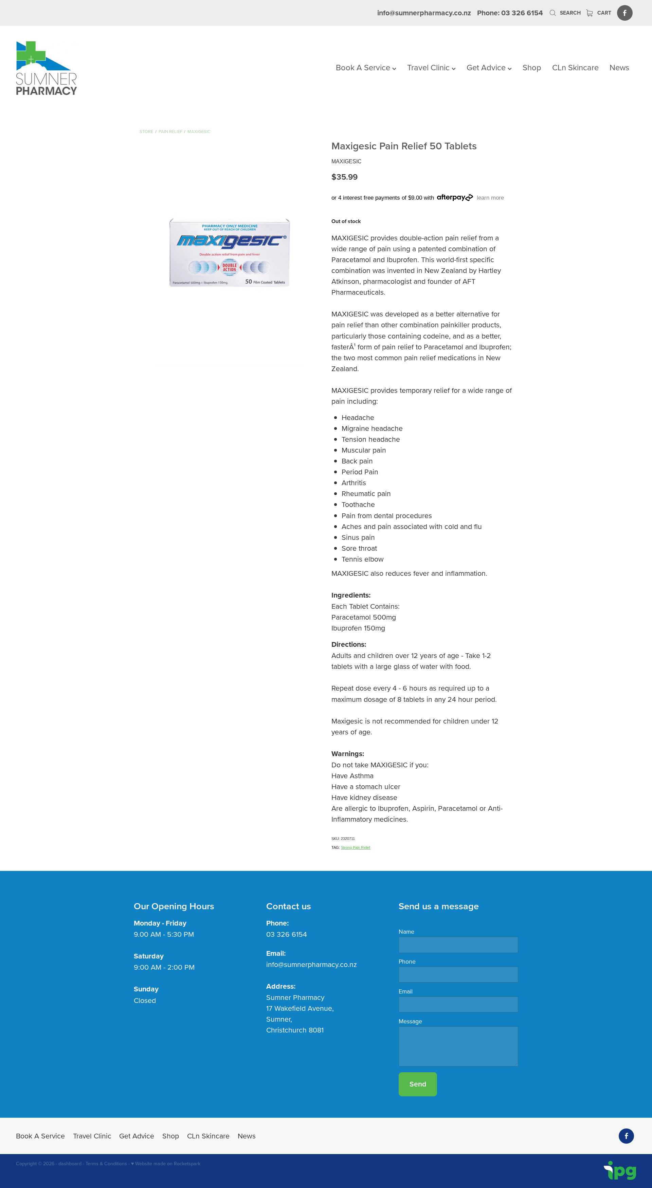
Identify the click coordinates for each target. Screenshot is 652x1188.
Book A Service (364, 67)
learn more (490, 198)
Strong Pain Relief (355, 847)
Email (406, 991)
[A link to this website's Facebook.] (624, 12)
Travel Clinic (429, 67)
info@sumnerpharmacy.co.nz (424, 12)
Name (406, 932)
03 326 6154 (286, 934)
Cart (603, 13)
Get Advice (487, 67)
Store (146, 131)
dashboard (70, 1163)
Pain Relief (170, 131)
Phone (407, 961)
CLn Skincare (575, 67)
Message (410, 1021)
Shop (532, 67)
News (619, 67)
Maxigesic (199, 131)
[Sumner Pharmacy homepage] (78, 68)
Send (418, 1084)
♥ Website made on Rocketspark (165, 1163)
